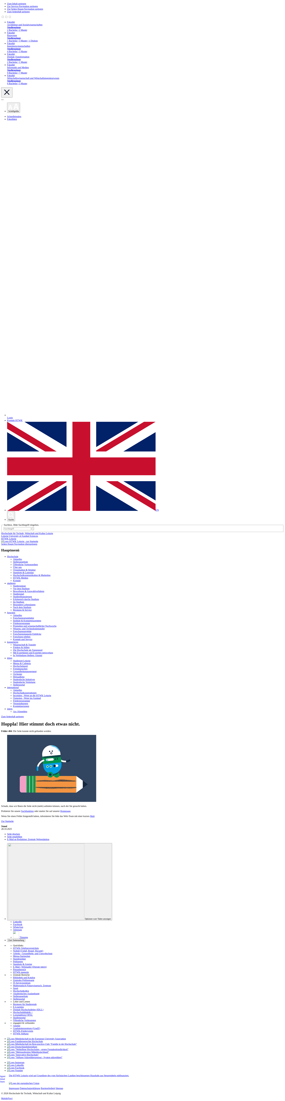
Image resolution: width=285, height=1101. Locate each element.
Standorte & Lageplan (23, 572)
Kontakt (17, 580)
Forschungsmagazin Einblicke (27, 634)
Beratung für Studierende (25, 1004)
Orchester (17, 674)
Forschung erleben (21, 636)
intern (9, 709)
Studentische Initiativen (24, 679)
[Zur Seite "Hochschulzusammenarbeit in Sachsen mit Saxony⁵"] (23, 1054)
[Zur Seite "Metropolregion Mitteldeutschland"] (28, 1052)
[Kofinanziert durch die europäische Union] (24, 1083)
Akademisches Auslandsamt (26, 993)
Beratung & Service (22, 610)
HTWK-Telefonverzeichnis (26, 948)
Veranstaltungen (20, 703)
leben (9, 658)
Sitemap (59, 1088)
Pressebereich (19, 969)
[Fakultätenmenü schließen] (6, 92)
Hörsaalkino (18, 677)
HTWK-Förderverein (23, 1031)
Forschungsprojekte (22, 631)
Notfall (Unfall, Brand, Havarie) (28, 951)
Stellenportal (19, 685)
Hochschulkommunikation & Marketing (31, 575)
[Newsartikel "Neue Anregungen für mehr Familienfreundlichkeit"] (42, 1044)
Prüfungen (18, 961)
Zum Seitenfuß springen (18, 11)
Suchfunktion (27, 811)
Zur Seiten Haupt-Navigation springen (25, 9)
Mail (92, 816)
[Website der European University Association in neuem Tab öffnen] (36, 1038)
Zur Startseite (7, 821)
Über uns (17, 567)
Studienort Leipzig (21, 660)
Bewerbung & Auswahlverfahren (28, 591)
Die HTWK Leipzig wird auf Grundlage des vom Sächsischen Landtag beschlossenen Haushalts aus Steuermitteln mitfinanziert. (69, 1075)
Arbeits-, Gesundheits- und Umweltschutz (32, 953)
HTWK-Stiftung (20, 1033)
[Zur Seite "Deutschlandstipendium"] (22, 1046)
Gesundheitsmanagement (25, 671)
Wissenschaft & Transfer (24, 644)
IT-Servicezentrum (21, 983)
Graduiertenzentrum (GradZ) (26, 1028)
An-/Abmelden (20, 711)
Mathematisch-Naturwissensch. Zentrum (32, 985)
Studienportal (19, 1017)
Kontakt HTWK (15, 420)
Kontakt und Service (22, 639)
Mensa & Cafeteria (22, 663)
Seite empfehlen (14, 836)
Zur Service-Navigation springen (22, 6)
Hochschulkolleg (21, 991)
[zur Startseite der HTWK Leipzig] (19, 541)
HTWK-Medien (20, 578)
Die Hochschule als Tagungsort (27, 650)
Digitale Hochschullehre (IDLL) (28, 1009)
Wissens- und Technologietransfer (29, 628)
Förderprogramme (21, 623)
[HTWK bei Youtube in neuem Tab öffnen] (15, 1070)
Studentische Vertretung (24, 682)
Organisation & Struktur (24, 570)
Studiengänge (19, 586)
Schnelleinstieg (14, 116)
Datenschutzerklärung (30, 1088)
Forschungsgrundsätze (23, 618)
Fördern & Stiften (21, 647)
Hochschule (12, 556)
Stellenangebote (20, 562)
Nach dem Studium (22, 607)
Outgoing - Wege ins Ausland (27, 698)
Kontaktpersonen (21, 706)
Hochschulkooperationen (25, 693)
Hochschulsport (20, 666)
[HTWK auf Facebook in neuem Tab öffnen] (15, 1068)
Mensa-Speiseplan (21, 956)
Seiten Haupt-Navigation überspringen (19, 544)
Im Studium (18, 602)
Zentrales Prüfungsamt (23, 980)
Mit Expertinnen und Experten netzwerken (33, 652)
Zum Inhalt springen (16, 3)
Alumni (16, 1025)
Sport (15, 988)
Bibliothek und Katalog (24, 977)
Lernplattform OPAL (23, 1015)
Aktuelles (17, 559)
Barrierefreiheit (48, 1088)
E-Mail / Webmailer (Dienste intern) (30, 967)
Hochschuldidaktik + (23, 1012)
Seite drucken (13, 834)
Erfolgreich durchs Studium (26, 599)
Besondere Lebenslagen (24, 604)
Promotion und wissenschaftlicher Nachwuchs (34, 626)
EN (157, 510)
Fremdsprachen (20, 668)
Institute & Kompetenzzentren (27, 620)
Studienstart (18, 594)
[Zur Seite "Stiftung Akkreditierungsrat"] (34, 1057)
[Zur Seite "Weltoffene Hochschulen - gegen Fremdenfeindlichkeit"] (37, 1049)
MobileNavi (6, 1098)
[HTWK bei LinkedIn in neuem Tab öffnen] (15, 1065)
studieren (11, 583)
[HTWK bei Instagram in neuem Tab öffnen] (15, 1062)
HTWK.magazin (21, 972)
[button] (13, 108)
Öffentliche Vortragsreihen (25, 564)
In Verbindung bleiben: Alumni (27, 655)
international (13, 687)
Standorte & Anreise (22, 964)
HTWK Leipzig (8, 538)
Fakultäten (12, 119)
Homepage (65, 811)
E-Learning (18, 1007)
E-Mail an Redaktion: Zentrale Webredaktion (28, 839)
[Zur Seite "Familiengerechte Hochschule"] (25, 1041)
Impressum (14, 1088)
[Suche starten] (33, 528)
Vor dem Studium (21, 588)
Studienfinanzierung (22, 596)
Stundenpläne (19, 959)
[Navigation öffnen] (2, 99)
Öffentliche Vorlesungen (24, 1020)
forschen (11, 612)
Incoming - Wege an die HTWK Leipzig (32, 695)
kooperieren (12, 642)
